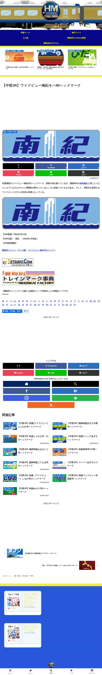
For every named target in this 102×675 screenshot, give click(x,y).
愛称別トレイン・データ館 (14, 250)
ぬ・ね (93, 301)
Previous (2, 61)
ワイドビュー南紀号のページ (41, 250)
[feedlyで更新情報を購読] (75, 398)
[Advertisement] (51, 108)
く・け (33, 301)
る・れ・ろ (67, 304)
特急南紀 (84, 183)
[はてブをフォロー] (75, 391)
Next (100, 61)
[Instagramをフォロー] (26, 398)
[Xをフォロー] (75, 384)
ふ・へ (13, 304)
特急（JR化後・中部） (13, 311)
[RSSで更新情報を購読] (50, 405)
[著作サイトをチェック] (26, 384)
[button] (83, 173)
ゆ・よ (49, 304)
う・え (13, 301)
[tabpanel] (19, 61)
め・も (37, 304)
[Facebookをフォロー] (26, 391)
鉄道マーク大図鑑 (30, 626)
